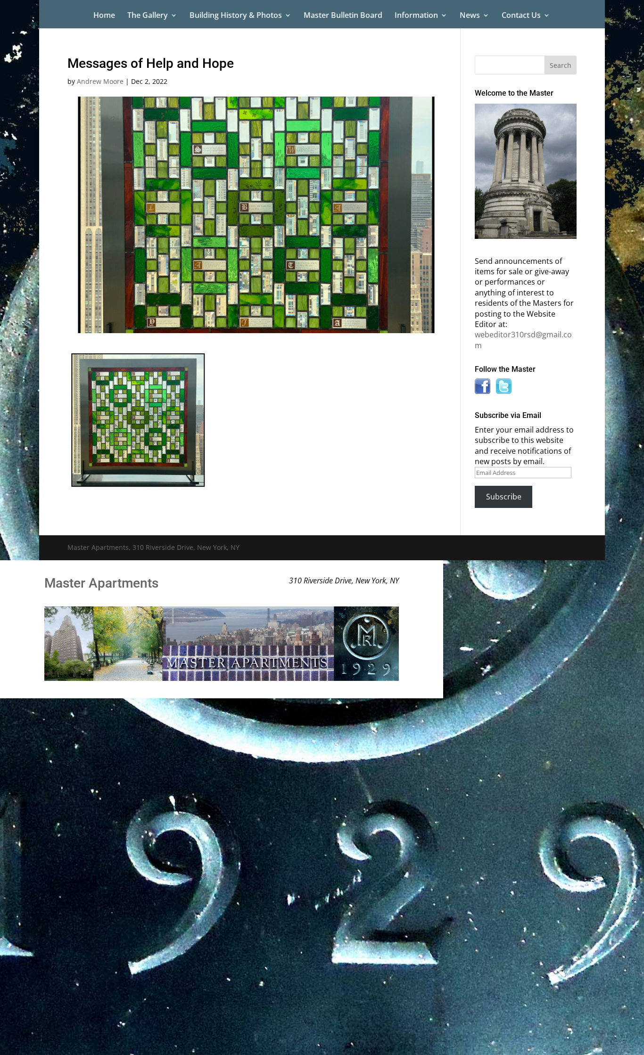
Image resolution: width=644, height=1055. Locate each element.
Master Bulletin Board (343, 16)
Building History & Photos (236, 16)
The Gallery (147, 16)
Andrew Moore (100, 81)
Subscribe (503, 496)
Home (104, 16)
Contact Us (521, 16)
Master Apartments (101, 583)
